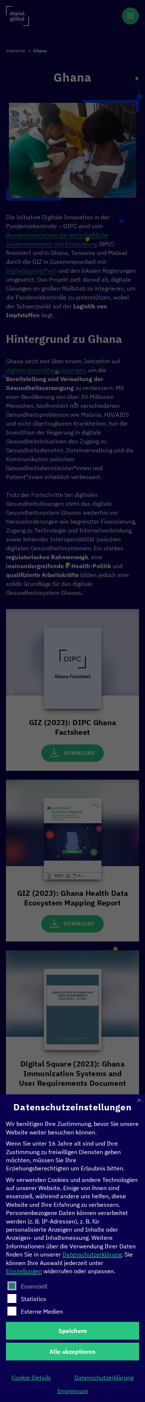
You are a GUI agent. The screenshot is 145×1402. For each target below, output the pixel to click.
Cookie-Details (31, 1377)
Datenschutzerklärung (92, 1254)
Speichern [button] (72, 1330)
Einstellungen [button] (24, 1271)
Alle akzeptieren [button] (72, 1351)
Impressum (72, 1391)
